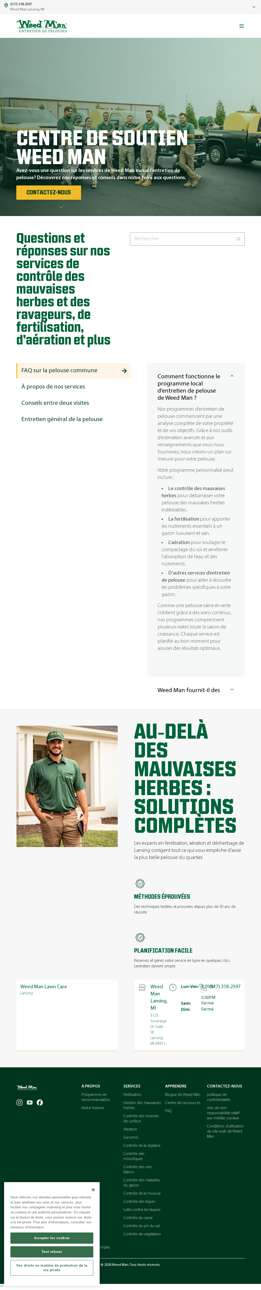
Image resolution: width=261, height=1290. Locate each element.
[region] (52, 1234)
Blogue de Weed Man (182, 1095)
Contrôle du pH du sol (141, 1226)
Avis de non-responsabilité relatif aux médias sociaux (223, 1113)
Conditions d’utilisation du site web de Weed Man (225, 1131)
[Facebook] (40, 1102)
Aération (130, 1129)
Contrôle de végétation (142, 1234)
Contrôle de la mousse (142, 1194)
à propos (91, 1086)
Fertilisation (132, 1095)
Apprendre (176, 1086)
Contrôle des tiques (139, 1202)
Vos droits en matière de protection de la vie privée (51, 1268)
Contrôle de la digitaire (141, 1146)
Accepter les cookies (52, 1238)
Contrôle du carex (138, 1218)
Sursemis (130, 1138)
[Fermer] (93, 1189)
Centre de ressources (183, 1103)
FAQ (168, 1111)
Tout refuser (52, 1252)
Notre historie (93, 1108)
